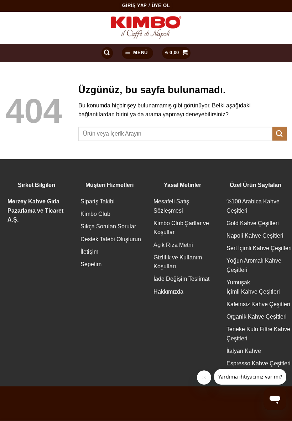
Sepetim (90, 264)
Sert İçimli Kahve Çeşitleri (259, 248)
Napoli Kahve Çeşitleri (254, 236)
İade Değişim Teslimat (181, 279)
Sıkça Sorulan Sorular (108, 226)
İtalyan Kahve (243, 351)
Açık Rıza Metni (173, 245)
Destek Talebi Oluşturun (110, 239)
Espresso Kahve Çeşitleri (258, 363)
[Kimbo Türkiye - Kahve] (146, 28)
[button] (107, 53)
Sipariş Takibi (97, 201)
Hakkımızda (168, 292)
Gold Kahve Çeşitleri (252, 223)
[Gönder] (279, 134)
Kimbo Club (95, 214)
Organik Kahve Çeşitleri (256, 317)
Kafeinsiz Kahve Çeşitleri (258, 304)
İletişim (89, 252)
